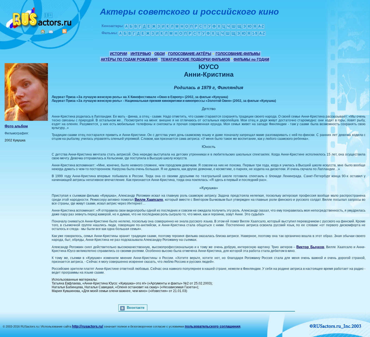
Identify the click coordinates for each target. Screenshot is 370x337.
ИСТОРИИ (118, 54)
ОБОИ (159, 54)
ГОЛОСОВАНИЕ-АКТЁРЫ (189, 54)
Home (43, 31)
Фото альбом (16, 126)
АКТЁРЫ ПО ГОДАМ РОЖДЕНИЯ (129, 59)
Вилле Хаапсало (149, 199)
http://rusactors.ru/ (87, 326)
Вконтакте (135, 308)
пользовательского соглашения (213, 326)
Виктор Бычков (310, 247)
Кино (39, 16)
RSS (64, 31)
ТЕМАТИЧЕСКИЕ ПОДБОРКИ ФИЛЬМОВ (195, 59)
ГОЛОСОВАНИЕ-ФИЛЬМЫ (238, 54)
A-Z (261, 26)
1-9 (254, 33)
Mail (51, 31)
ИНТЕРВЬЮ (141, 54)
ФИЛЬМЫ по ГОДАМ (251, 59)
